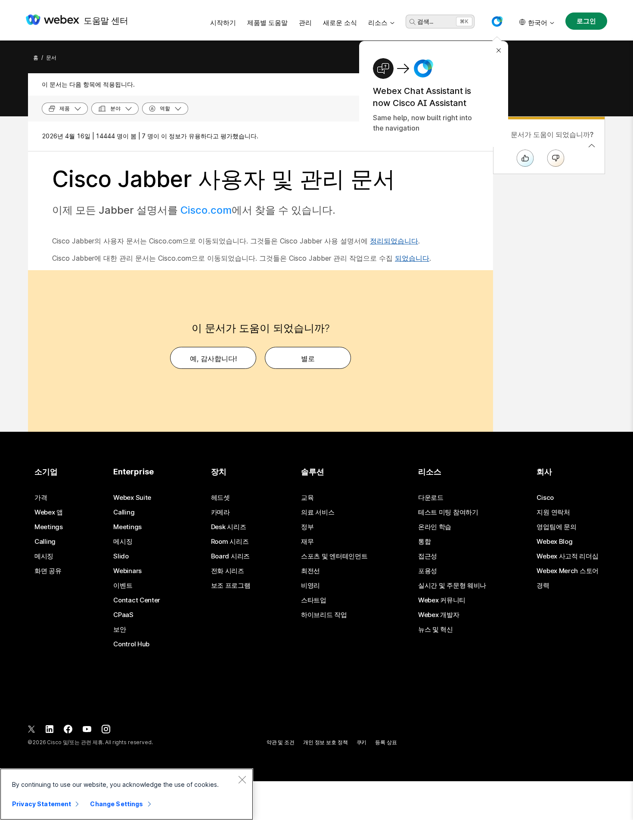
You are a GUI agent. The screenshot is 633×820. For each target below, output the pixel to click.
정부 (307, 527)
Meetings (48, 527)
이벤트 (122, 586)
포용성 (427, 571)
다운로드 (431, 498)
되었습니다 (412, 258)
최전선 (310, 571)
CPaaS (123, 615)
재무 (307, 542)
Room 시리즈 (230, 542)
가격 (40, 498)
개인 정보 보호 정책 (325, 742)
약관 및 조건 (281, 742)
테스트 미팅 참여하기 (448, 512)
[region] (126, 794)
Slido (121, 556)
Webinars (127, 571)
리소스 (378, 23)
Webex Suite (132, 498)
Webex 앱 (48, 512)
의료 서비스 (317, 512)
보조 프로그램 (231, 586)
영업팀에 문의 (556, 527)
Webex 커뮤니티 (441, 600)
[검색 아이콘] (413, 22)
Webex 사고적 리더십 (567, 556)
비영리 (310, 586)
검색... (425, 21)
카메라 (220, 512)
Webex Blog (554, 542)
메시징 (43, 556)
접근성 (427, 556)
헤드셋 (220, 498)
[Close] (242, 779)
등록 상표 (386, 742)
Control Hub (131, 644)
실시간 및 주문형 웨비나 (452, 586)
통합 (424, 542)
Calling (45, 542)
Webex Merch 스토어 (568, 571)
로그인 (586, 21)
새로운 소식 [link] (340, 23)
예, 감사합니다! (213, 358)
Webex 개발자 (438, 615)
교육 (307, 498)
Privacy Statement (41, 804)
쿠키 (362, 742)
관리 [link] (305, 23)
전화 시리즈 (227, 571)
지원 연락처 (553, 512)
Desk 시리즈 (228, 527)
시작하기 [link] (223, 23)
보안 (119, 630)
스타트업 (313, 600)
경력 (543, 586)
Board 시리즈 (230, 556)
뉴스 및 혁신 (435, 630)
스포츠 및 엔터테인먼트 (334, 556)
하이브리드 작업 (324, 615)
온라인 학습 (434, 527)
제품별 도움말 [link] (267, 23)
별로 (308, 358)
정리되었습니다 (394, 241)
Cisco (545, 498)
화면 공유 (48, 571)
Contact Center (136, 600)
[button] (497, 21)
